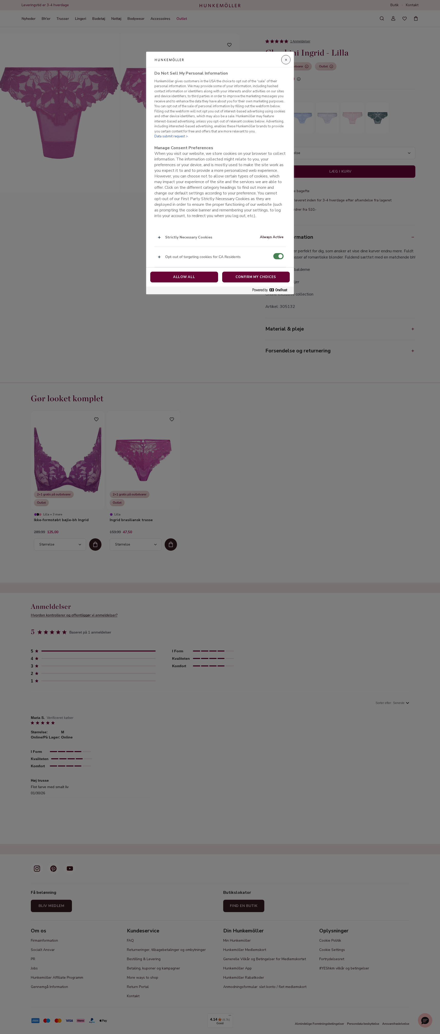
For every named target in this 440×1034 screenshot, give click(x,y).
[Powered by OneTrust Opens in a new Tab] (271, 290)
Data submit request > (171, 136)
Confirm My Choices (256, 277)
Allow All (184, 277)
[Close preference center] (286, 60)
